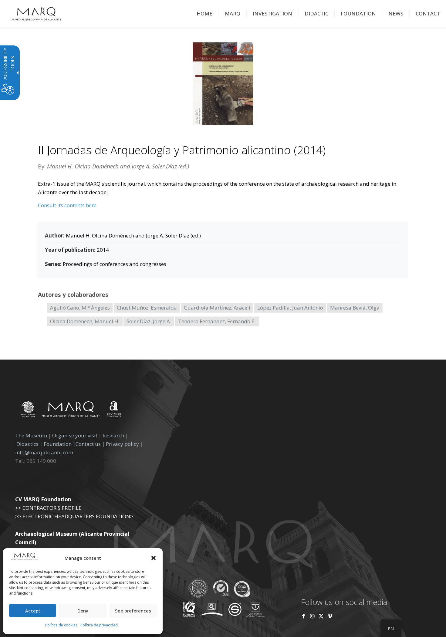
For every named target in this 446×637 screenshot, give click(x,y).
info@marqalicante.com (44, 452)
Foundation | (60, 443)
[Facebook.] (303, 615)
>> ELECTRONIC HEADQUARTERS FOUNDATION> (74, 516)
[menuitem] (205, 13)
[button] (153, 558)
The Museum (31, 435)
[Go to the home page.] (36, 13)
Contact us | (90, 443)
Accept (32, 611)
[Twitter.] (322, 615)
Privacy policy (123, 443)
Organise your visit (74, 435)
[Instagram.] (312, 615)
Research (113, 435)
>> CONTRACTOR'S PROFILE (48, 507)
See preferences (133, 611)
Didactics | (30, 443)
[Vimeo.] (330, 615)
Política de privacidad (99, 625)
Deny (82, 611)
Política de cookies (61, 625)
